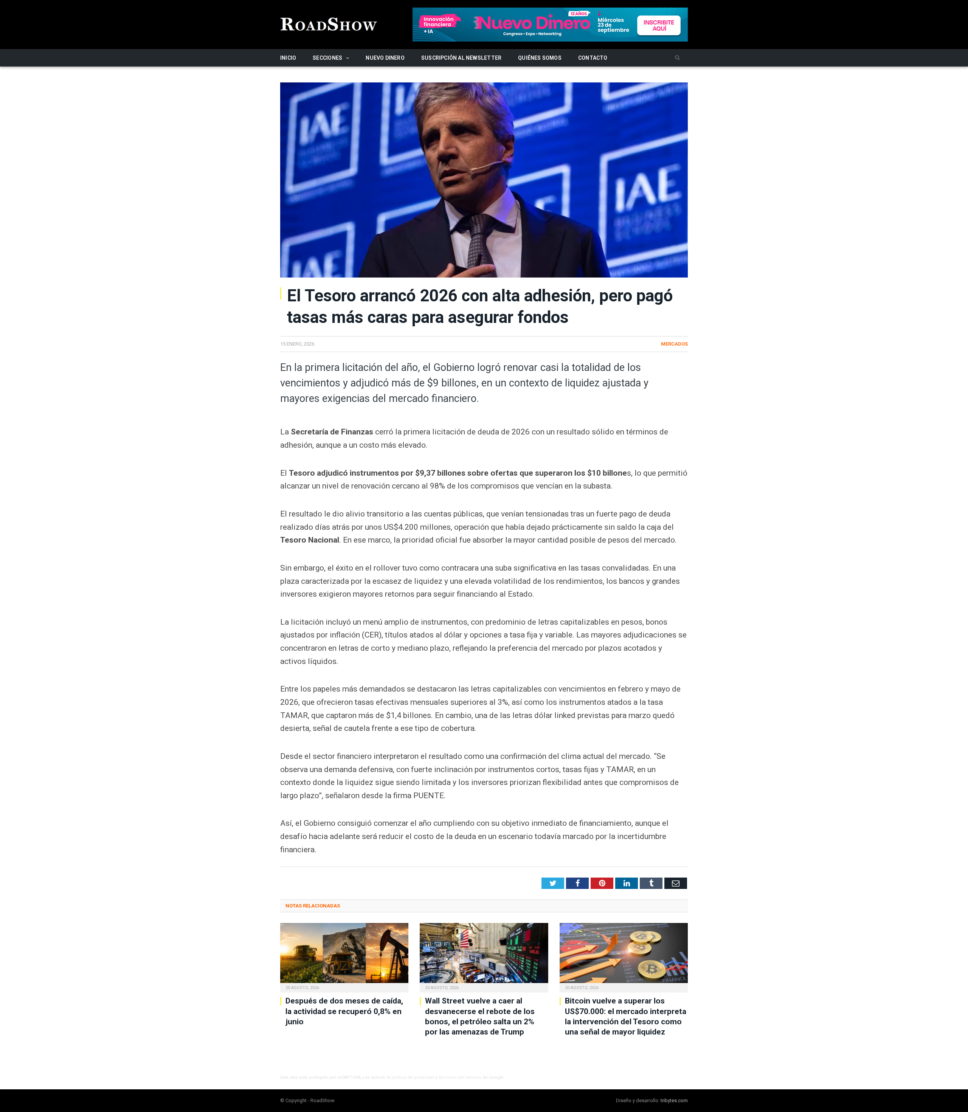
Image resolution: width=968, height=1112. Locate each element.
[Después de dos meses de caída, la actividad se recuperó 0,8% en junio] (344, 957)
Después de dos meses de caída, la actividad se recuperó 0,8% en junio (344, 1011)
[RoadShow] (329, 23)
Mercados (674, 344)
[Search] (677, 58)
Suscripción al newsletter (461, 58)
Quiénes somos (540, 58)
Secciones (327, 58)
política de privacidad (412, 1077)
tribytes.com (674, 1100)
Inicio (288, 58)
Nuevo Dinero (385, 58)
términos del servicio (460, 1077)
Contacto (593, 58)
